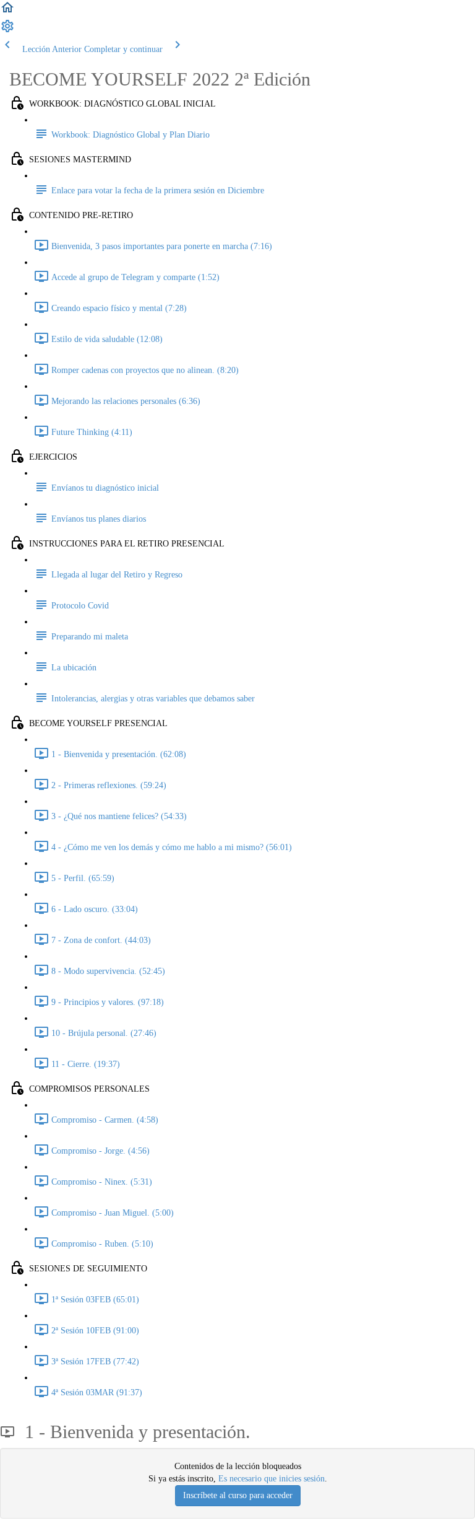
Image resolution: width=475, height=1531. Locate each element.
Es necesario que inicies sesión (271, 1478)
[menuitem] (7, 30)
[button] (7, 12)
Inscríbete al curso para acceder (238, 1495)
